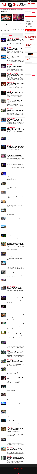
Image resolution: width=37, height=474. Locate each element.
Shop (9, 9)
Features (1, 9)
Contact (32, 1)
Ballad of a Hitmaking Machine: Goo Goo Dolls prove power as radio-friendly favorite (18, 24)
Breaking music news (9, 127)
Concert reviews (8, 38)
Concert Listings (5, 7)
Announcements (8, 172)
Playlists (7, 154)
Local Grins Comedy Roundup (13, 9)
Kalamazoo (13, 82)
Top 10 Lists (11, 73)
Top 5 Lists (14, 73)
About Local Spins (29, 1)
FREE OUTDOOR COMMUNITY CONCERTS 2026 (27, 7)
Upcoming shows (8, 55)
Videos (14, 38)
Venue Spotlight (15, 127)
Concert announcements (9, 118)
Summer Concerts (8, 73)
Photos (10, 91)
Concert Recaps (8, 64)
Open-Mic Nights (4, 9)
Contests (11, 172)
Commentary (8, 47)
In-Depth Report (10, 47)
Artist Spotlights (8, 82)
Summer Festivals (11, 38)
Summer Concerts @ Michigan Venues (20, 9)
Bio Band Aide (35, 1)
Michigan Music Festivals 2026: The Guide (17, 7)
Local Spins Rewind (11, 163)
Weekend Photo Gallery (17, 38)
